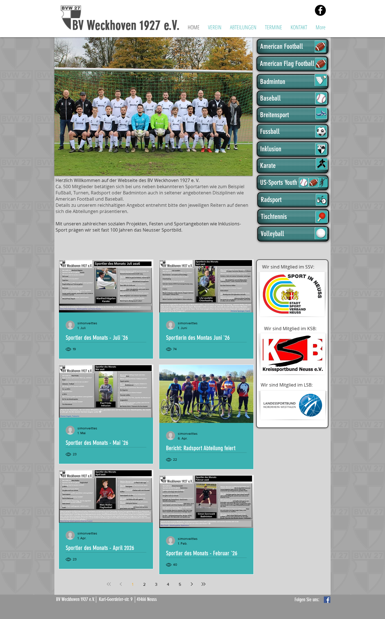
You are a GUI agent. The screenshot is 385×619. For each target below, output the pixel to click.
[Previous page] (121, 584)
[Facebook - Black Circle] (320, 10)
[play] (239, 171)
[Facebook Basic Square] (327, 599)
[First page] (109, 584)
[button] (215, 27)
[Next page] (192, 584)
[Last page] (203, 584)
